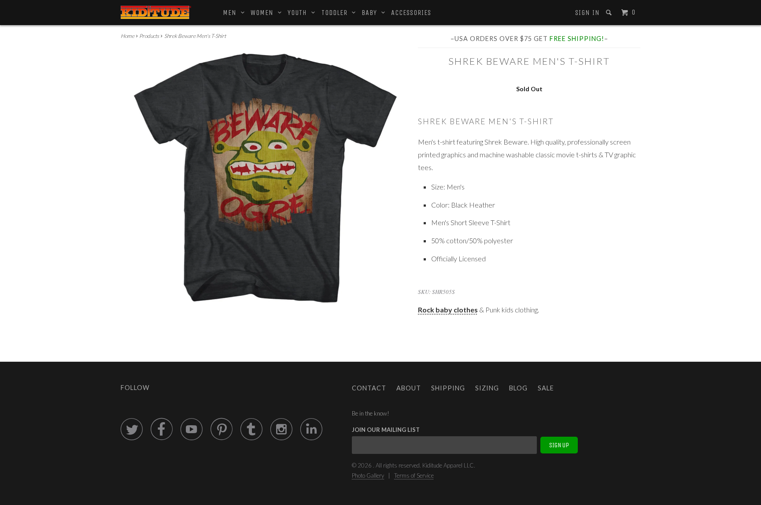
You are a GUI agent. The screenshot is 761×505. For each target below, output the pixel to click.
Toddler (336, 12)
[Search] (609, 12)
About (408, 388)
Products (149, 36)
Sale (546, 388)
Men (232, 12)
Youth (299, 12)
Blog (518, 388)
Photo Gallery (368, 475)
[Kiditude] (156, 12)
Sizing (487, 388)
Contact (369, 388)
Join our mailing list (386, 429)
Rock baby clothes (448, 309)
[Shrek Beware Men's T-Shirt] (265, 180)
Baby (371, 12)
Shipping (448, 388)
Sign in (587, 12)
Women (264, 12)
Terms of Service (414, 475)
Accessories (411, 12)
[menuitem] (587, 13)
